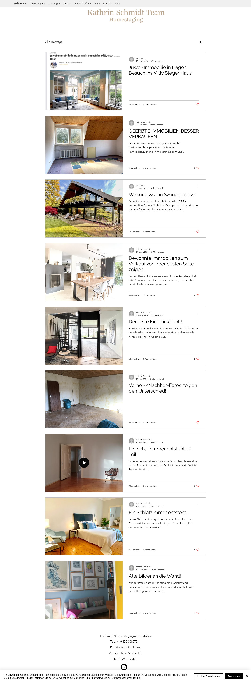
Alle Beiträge (54, 42)
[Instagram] (124, 667)
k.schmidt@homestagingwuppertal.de (126, 636)
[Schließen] (247, 676)
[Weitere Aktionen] (199, 59)
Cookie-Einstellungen (208, 676)
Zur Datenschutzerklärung (126, 677)
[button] (201, 42)
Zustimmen (234, 676)
